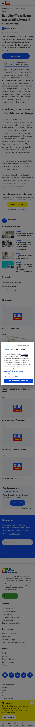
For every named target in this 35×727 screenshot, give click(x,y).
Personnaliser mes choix (11, 376)
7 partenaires (24, 354)
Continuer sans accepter (23, 345)
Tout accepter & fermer (18, 381)
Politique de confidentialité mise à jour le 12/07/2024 (15, 372)
